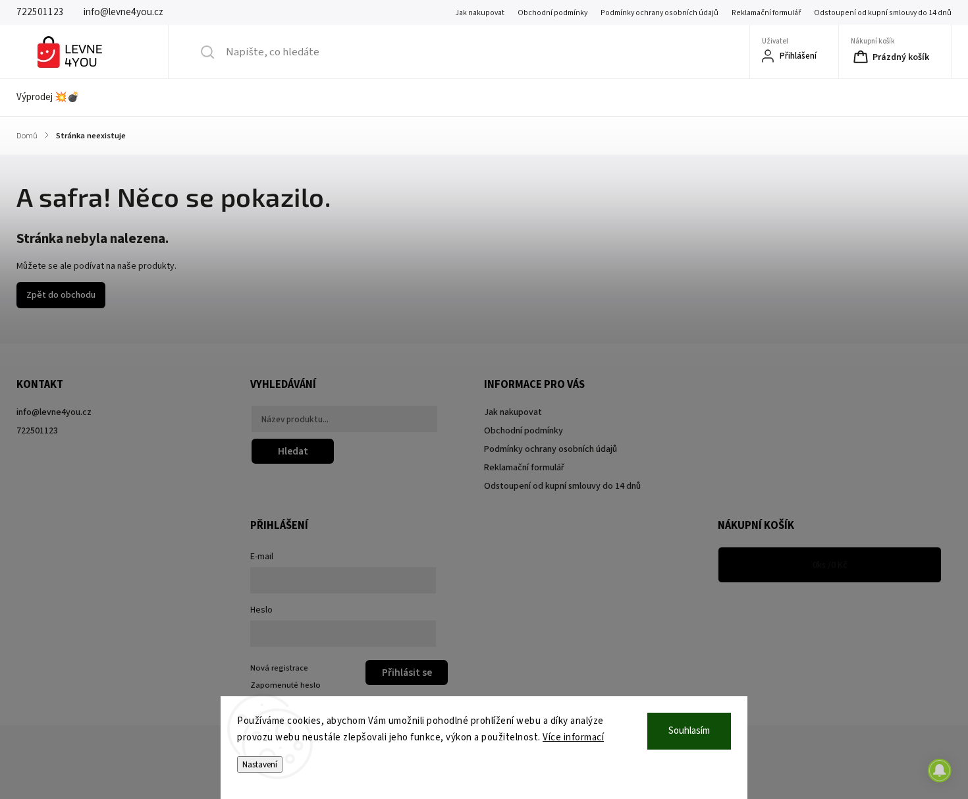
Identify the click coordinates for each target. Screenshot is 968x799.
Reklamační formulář (766, 12)
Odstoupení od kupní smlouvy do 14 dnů (883, 12)
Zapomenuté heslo (285, 685)
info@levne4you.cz (54, 412)
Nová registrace (279, 668)
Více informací (573, 737)
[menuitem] (56, 97)
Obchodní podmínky (552, 12)
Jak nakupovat (479, 12)
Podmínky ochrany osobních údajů (659, 12)
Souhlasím (689, 731)
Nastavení (259, 764)
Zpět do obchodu (60, 295)
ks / (830, 565)
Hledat (293, 451)
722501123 (37, 430)
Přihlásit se (407, 672)
